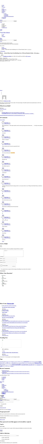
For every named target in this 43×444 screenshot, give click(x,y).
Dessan (7, 115)
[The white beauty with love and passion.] (22, 305)
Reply (3, 128)
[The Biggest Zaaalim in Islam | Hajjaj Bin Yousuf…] (22, 344)
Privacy (3, 378)
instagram (33, 361)
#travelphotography (3, 361)
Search (15, 21)
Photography (4, 9)
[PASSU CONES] (22, 310)
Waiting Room (4, 27)
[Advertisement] (21, 81)
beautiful (12, 361)
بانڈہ (24, 115)
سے (9, 366)
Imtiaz (10, 115)
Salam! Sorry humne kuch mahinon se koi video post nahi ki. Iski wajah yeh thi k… (16, 371)
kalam (40, 361)
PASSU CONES (4, 312)
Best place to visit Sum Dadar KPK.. (8, 317)
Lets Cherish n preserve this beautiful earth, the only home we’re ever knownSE (15, 322)
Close (1, 382)
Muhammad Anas (5, 370)
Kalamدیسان (13, 115)
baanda (1, 115)
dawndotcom (21, 361)
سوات (11, 366)
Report (1, 90)
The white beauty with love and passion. (8, 307)
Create (1, 29)
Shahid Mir (4, 372)
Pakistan (37, 363)
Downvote (6, 309)
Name (1, 258)
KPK (7, 363)
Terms (3, 379)
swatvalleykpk (24, 364)
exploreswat (26, 361)
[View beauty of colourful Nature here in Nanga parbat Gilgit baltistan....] (22, 326)
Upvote (3, 309)
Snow (8, 364)
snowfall (10, 364)
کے (4, 366)
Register (9, 409)
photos (20, 115)
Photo (40, 363)
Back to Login (2, 419)
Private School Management (9, 16)
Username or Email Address (4, 400)
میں (8, 366)
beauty (19, 361)
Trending (3, 7)
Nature (23, 363)
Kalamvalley (2, 363)
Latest (3, 5)
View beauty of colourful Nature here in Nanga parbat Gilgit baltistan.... (13, 327)
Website (1, 262)
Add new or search (3, 435)
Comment (2, 256)
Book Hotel (4, 17)
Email (1, 260)
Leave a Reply (2, 119)
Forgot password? (3, 407)
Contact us (4, 18)
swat (13, 364)
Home (3, 8)
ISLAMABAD (36, 361)
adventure (7, 361)
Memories (3, 11)
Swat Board (6, 15)
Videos (3, 10)
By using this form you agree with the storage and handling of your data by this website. (16, 269)
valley (1, 366)
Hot (2, 6)
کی (6, 366)
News (3, 12)
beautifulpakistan (16, 361)
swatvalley (18, 364)
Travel (5, 13)
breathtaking (4, 115)
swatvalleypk (31, 364)
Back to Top (2, 381)
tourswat (39, 364)
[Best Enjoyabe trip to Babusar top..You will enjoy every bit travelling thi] (22, 331)
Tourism (35, 364)
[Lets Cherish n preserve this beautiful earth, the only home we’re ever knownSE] (22, 321)
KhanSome (17, 115)
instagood (30, 361)
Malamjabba (14, 363)
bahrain (9, 361)
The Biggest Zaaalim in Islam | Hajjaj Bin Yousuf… (10, 352)
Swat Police (6, 14)
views (22, 115)
